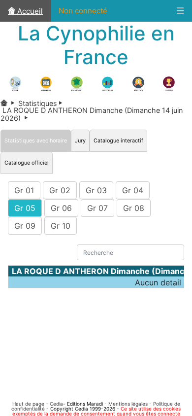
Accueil (29, 11)
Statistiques (42, 103)
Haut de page (28, 404)
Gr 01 (24, 190)
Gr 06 (61, 208)
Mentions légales (128, 404)
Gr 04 (132, 190)
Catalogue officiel (26, 162)
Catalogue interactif (118, 140)
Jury (80, 140)
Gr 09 (24, 226)
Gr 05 (24, 208)
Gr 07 (97, 208)
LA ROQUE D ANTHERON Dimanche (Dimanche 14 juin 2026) (91, 114)
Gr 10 (60, 226)
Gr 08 (133, 208)
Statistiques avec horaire (35, 140)
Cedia (56, 404)
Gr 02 (59, 190)
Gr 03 (96, 190)
